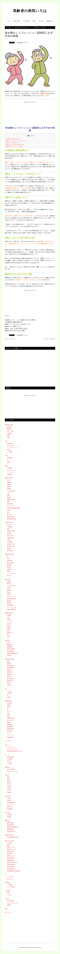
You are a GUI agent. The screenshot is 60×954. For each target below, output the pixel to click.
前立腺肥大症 (11, 678)
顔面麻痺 (7, 882)
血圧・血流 (10, 431)
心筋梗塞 (9, 527)
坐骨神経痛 (10, 851)
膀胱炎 (9, 663)
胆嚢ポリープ (11, 632)
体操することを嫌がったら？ (13, 142)
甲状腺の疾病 (9, 835)
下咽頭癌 (9, 693)
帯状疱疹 (9, 703)
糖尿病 (9, 429)
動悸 (8, 529)
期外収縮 (9, 550)
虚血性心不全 (11, 544)
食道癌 (9, 697)
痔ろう (9, 711)
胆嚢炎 (9, 628)
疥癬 (8, 713)
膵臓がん (9, 482)
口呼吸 (9, 786)
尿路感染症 (10, 665)
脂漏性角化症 (11, 718)
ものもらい (10, 804)
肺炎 (8, 558)
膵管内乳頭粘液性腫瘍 (13, 508)
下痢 (8, 510)
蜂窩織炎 (9, 724)
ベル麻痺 (9, 884)
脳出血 (9, 583)
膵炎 (8, 501)
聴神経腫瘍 (10, 825)
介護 (6, 455)
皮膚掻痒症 (10, 737)
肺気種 (9, 565)
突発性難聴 (10, 757)
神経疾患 (7, 820)
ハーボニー (10, 621)
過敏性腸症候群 (11, 519)
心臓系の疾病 (9, 522)
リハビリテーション (13, 447)
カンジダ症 (10, 720)
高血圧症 (9, 427)
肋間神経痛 (10, 823)
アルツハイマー (11, 596)
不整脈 (9, 533)
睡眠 (8, 892)
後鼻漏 (9, 817)
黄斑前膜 (9, 809)
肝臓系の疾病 (9, 613)
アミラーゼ (10, 472)
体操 (51, 338)
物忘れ (9, 592)
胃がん (9, 480)
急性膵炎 (9, 504)
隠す (33, 135)
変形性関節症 (11, 866)
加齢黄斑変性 (11, 802)
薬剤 (6, 908)
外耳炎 (9, 761)
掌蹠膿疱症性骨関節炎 (13, 871)
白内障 (9, 798)
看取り (9, 462)
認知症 (14, 338)
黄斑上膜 (9, 807)
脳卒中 (9, 588)
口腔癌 (9, 788)
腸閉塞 (9, 497)
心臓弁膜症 (10, 537)
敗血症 (9, 450)
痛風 (8, 661)
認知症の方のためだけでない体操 (14, 146)
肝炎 (8, 617)
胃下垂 (9, 514)
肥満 (8, 435)
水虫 (8, 707)
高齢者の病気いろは (30, 10)
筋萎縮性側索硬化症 (13, 827)
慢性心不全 (10, 535)
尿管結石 (9, 672)
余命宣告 (9, 443)
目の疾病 (7, 796)
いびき (9, 691)
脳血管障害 (10, 605)
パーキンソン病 (11, 607)
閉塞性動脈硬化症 (12, 653)
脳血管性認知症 (11, 598)
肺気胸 (9, 569)
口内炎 (9, 790)
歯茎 (8, 779)
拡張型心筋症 (11, 531)
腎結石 (9, 683)
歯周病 (9, 781)
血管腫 (9, 655)
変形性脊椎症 (11, 864)
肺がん (9, 575)
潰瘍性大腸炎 (11, 499)
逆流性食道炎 (11, 516)
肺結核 (9, 567)
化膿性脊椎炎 (11, 869)
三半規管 (9, 759)
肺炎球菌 (9, 560)
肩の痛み (9, 843)
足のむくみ (10, 879)
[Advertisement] (30, 113)
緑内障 (9, 800)
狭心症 (9, 524)
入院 (6, 441)
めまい (7, 745)
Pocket (25, 42)
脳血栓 (9, 590)
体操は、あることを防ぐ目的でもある (15, 144)
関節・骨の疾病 (9, 841)
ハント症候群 (11, 887)
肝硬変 (9, 619)
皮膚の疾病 (8, 701)
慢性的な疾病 (9, 424)
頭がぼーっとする (12, 771)
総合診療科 (10, 901)
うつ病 (9, 895)
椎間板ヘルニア (11, 849)
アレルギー (8, 741)
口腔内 (7, 775)
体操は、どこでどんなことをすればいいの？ (17, 140)
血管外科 (7, 640)
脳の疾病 (7, 579)
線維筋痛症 (10, 829)
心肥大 (9, 539)
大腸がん (9, 484)
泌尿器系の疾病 (9, 659)
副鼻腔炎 (9, 815)
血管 (8, 642)
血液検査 (9, 468)
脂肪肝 (9, 624)
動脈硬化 (9, 644)
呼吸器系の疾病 (9, 554)
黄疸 (8, 636)
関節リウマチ (11, 847)
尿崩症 (9, 676)
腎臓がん (9, 685)
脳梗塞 (9, 581)
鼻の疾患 (7, 812)
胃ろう (9, 512)
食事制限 (9, 458)
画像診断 (9, 474)
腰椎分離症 (10, 860)
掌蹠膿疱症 (10, 726)
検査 (6, 466)
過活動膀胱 (10, 667)
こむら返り (10, 876)
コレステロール (11, 470)
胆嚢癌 (9, 489)
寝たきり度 (10, 445)
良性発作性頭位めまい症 (14, 751)
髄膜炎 (9, 601)
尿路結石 (9, 674)
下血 (8, 493)
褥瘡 (8, 722)
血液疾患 (7, 767)
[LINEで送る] (20, 42)
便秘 (8, 495)
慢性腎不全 (10, 680)
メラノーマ (10, 735)
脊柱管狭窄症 (11, 858)
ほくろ (9, 733)
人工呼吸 (9, 452)
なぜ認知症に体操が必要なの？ (13, 139)
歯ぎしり (9, 784)
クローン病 (10, 506)
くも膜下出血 (11, 586)
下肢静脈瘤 (10, 651)
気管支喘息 (10, 563)
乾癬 (8, 716)
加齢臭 (9, 905)
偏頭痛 (9, 603)
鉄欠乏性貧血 (11, 769)
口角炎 (9, 792)
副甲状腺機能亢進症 (13, 837)
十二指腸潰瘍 (11, 491)
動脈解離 (9, 647)
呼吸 (8, 571)
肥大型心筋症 (11, 546)
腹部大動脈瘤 (11, 649)
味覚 (8, 777)
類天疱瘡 (9, 731)
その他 (7, 898)
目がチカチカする (12, 749)
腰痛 (8, 845)
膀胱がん (9, 670)
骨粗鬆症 (9, 854)
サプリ (9, 460)
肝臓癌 (9, 615)
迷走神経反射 (11, 831)
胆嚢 (8, 630)
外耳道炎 (9, 763)
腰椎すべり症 (11, 856)
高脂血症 (9, 433)
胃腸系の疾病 (9, 478)
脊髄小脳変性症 (11, 609)
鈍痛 (8, 437)
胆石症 (9, 626)
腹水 (8, 634)
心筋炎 (9, 548)
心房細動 (9, 542)
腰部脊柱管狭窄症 (12, 862)
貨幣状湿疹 (10, 729)
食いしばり (8, 912)
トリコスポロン (11, 573)
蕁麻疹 (9, 705)
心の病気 (7, 890)
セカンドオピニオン (13, 903)
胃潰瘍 (9, 486)
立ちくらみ (10, 747)
